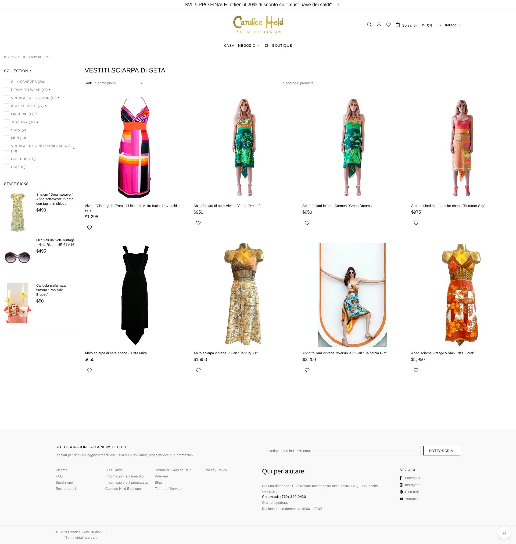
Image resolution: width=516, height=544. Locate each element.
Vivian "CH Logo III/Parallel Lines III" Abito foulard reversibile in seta (134, 208)
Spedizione (64, 482)
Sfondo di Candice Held (173, 470)
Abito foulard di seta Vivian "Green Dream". (227, 206)
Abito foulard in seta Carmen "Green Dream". (337, 206)
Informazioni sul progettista (126, 482)
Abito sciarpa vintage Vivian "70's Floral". (443, 353)
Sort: (88, 83)
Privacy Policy (216, 470)
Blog (158, 482)
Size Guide (114, 470)
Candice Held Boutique (123, 489)
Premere (161, 476)
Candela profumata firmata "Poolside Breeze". (51, 290)
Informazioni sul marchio (124, 476)
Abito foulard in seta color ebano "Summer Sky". (449, 206)
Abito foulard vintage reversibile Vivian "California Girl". (345, 353)
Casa (7, 57)
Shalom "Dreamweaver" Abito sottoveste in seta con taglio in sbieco (54, 199)
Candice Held (258, 24)
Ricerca (61, 470)
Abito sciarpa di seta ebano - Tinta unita (116, 353)
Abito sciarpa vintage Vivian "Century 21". (226, 353)
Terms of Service (168, 489)
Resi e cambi (66, 489)
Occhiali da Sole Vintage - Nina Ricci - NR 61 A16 (55, 242)
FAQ (59, 476)
